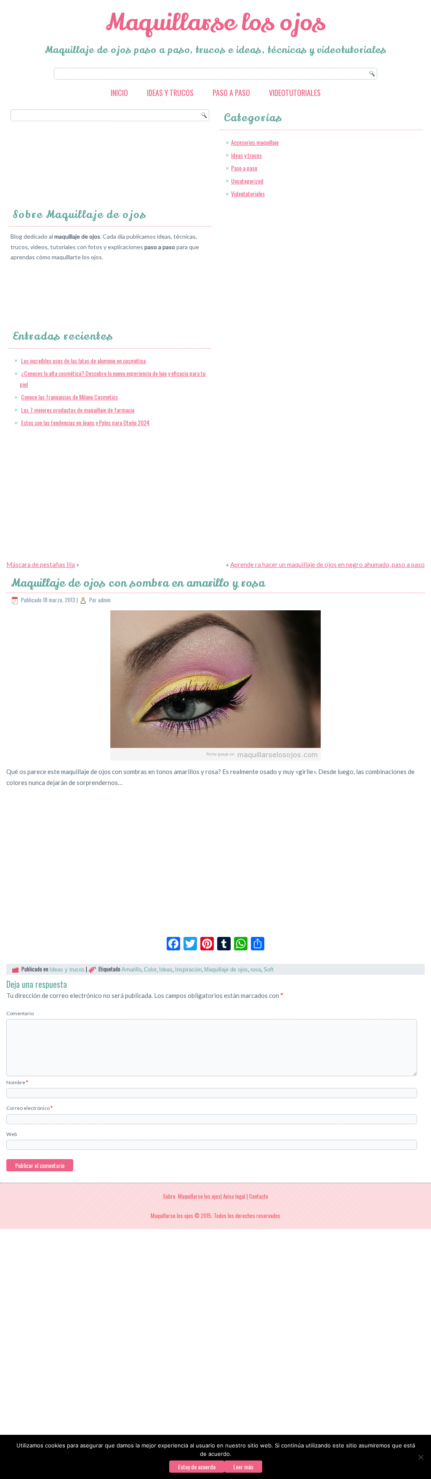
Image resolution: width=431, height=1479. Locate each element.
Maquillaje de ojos (226, 969)
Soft (268, 969)
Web (11, 1134)
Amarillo (131, 969)
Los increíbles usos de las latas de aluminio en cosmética (83, 360)
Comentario (20, 1013)
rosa (255, 969)
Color (150, 969)
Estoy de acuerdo (197, 1466)
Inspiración (188, 969)
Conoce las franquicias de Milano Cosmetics (69, 396)
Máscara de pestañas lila (40, 564)
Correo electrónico (29, 1108)
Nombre (17, 1082)
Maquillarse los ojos (215, 22)
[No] (420, 1457)
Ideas (166, 969)
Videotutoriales (295, 92)
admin (104, 600)
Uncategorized (247, 180)
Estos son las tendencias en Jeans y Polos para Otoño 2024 (85, 422)
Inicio (119, 92)
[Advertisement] (285, 258)
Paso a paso (231, 92)
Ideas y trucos (170, 92)
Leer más (243, 1466)
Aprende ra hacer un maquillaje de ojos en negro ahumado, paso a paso (327, 564)
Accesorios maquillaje (255, 142)
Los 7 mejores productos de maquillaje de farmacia (77, 409)
